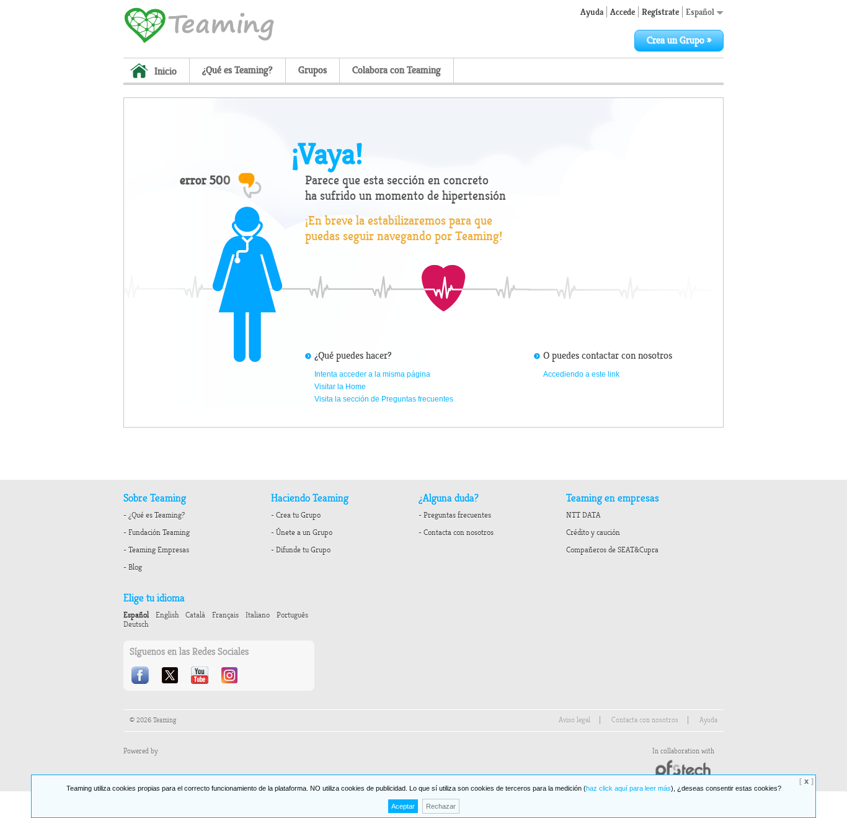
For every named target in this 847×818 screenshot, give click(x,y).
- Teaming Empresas (156, 550)
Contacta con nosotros (644, 720)
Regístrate (660, 11)
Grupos (312, 70)
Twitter (171, 675)
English (167, 615)
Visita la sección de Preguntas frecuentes (383, 399)
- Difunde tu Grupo (300, 550)
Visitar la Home (340, 386)
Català (195, 615)
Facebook (141, 675)
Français (225, 615)
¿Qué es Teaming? (237, 70)
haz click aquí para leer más (628, 788)
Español (701, 11)
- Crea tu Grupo (296, 515)
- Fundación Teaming (156, 532)
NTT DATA (583, 515)
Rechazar (441, 806)
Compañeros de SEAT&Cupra (612, 550)
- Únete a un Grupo (301, 532)
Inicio (165, 71)
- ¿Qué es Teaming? (154, 515)
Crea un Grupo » (679, 40)
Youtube (201, 675)
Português (292, 615)
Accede (622, 11)
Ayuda (591, 11)
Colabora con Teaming (396, 70)
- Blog (132, 567)
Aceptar (403, 806)
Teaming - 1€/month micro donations (199, 24)
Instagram (230, 675)
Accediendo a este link (581, 374)
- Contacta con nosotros (456, 532)
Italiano (258, 615)
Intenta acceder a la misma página (372, 374)
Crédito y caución (593, 532)
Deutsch (135, 624)
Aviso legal (574, 720)
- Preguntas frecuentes (455, 515)
